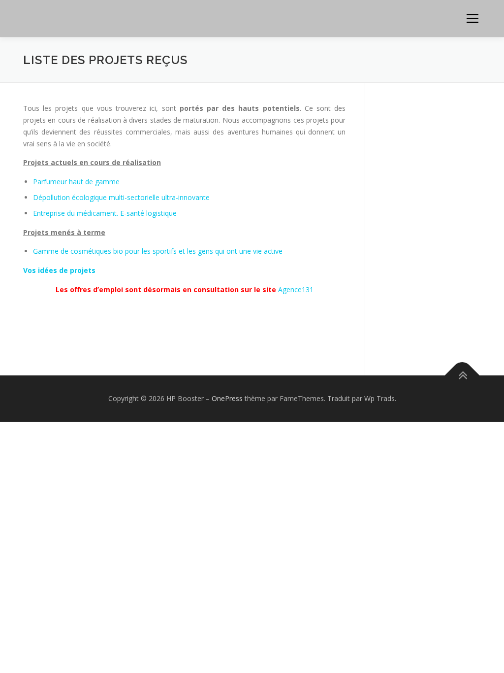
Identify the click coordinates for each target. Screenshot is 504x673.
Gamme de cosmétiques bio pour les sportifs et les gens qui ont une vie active (158, 251)
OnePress (227, 398)
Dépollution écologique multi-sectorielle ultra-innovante (121, 197)
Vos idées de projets (59, 270)
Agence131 (296, 289)
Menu (472, 18)
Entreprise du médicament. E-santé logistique (105, 213)
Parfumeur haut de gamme (76, 181)
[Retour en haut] (462, 375)
